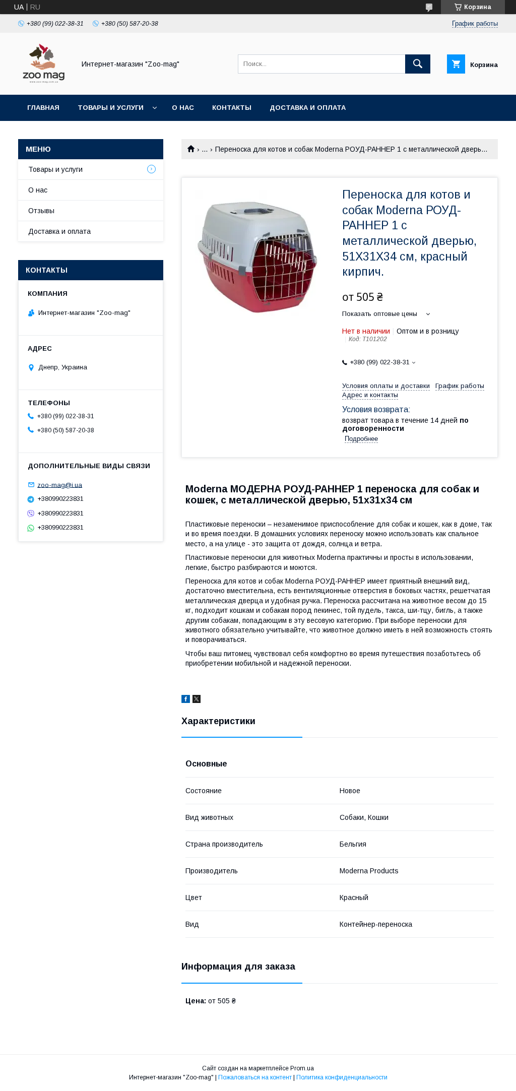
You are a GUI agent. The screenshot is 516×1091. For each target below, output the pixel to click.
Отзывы (41, 211)
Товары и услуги (111, 107)
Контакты (231, 107)
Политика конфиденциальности (342, 1077)
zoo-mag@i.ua (59, 484)
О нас (183, 107)
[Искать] (417, 64)
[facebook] (185, 700)
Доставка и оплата (308, 107)
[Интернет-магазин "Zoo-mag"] (44, 82)
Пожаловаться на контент (255, 1077)
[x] (196, 700)
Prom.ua (302, 1068)
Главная (43, 107)
